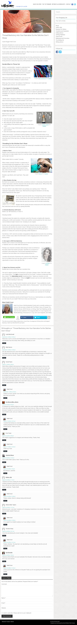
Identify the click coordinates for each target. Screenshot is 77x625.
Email (3, 603)
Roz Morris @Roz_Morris (12, 402)
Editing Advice (20, 321)
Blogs (15, 321)
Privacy (8, 621)
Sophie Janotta (45, 124)
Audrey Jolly (9, 477)
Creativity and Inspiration (62, 31)
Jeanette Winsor (10, 455)
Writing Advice (40, 321)
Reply (4, 343)
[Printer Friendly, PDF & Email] (9, 317)
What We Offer (37, 4)
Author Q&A (59, 27)
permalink (22, 322)
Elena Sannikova (42, 78)
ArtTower (48, 263)
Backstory (4, 322)
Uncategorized (33, 321)
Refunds (4, 621)
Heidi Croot (9, 322)
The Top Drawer (46, 4)
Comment (4, 584)
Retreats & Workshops (58, 4)
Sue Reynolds (9, 552)
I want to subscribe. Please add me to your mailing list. (17, 613)
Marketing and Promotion (62, 38)
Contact (68, 4)
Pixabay (50, 78)
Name (4, 598)
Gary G (40, 173)
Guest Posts (26, 321)
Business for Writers (61, 29)
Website (4, 608)
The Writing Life (60, 40)
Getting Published (60, 34)
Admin (12, 621)
